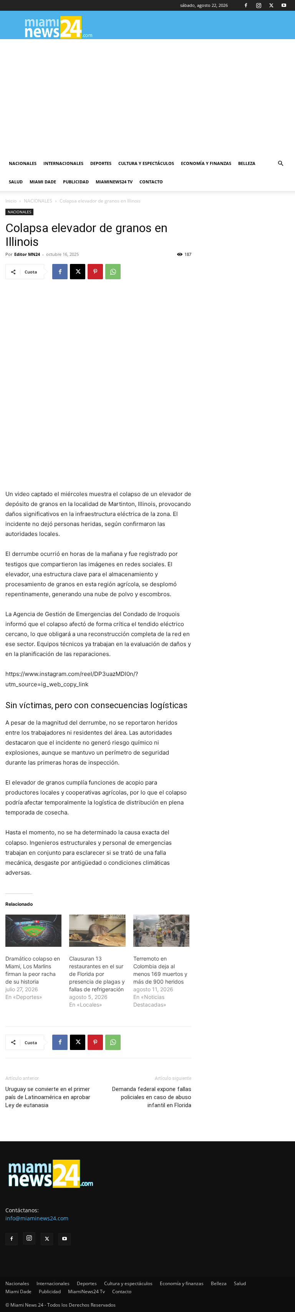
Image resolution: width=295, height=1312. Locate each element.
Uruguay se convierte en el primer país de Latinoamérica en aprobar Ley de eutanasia (47, 1097)
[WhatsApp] (113, 271)
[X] (271, 5)
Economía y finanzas (206, 163)
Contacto (151, 182)
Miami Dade (43, 182)
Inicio (11, 201)
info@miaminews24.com (36, 1218)
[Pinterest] (95, 271)
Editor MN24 (27, 254)
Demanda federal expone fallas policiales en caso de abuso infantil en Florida (151, 1097)
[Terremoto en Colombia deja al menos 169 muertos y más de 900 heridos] (161, 931)
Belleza (246, 163)
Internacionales (63, 163)
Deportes (100, 163)
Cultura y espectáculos (146, 163)
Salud (16, 182)
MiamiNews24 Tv (114, 182)
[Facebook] (246, 5)
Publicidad (76, 182)
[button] (280, 163)
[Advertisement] (147, 96)
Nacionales (22, 163)
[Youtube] (284, 5)
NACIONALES (38, 201)
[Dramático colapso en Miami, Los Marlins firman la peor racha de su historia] (33, 931)
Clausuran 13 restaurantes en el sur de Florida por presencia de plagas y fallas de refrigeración (97, 973)
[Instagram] (258, 5)
